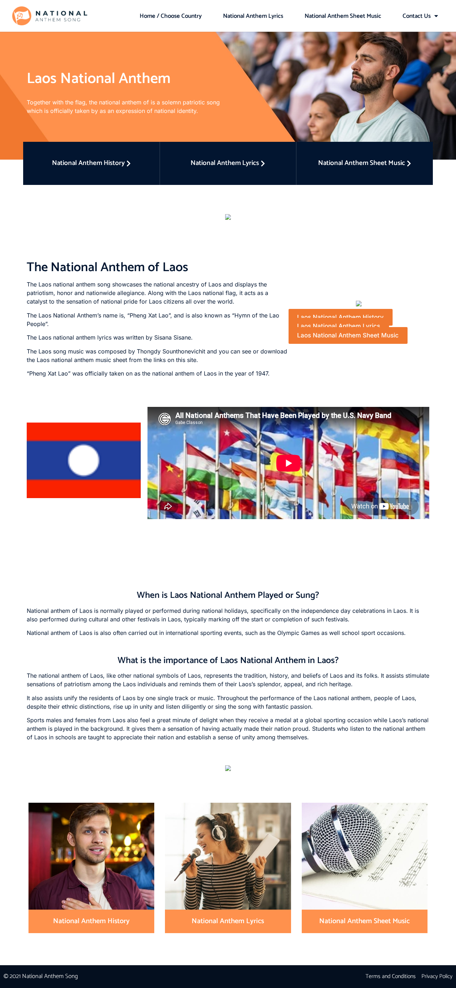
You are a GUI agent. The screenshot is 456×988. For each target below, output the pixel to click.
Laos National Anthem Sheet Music (348, 335)
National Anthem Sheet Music (343, 16)
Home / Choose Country (171, 16)
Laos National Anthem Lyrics (338, 326)
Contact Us (417, 16)
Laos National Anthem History (340, 317)
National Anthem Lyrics (253, 16)
